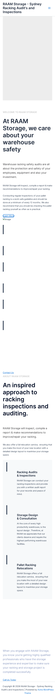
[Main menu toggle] (49, 8)
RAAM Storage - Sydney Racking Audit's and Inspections (22, 8)
